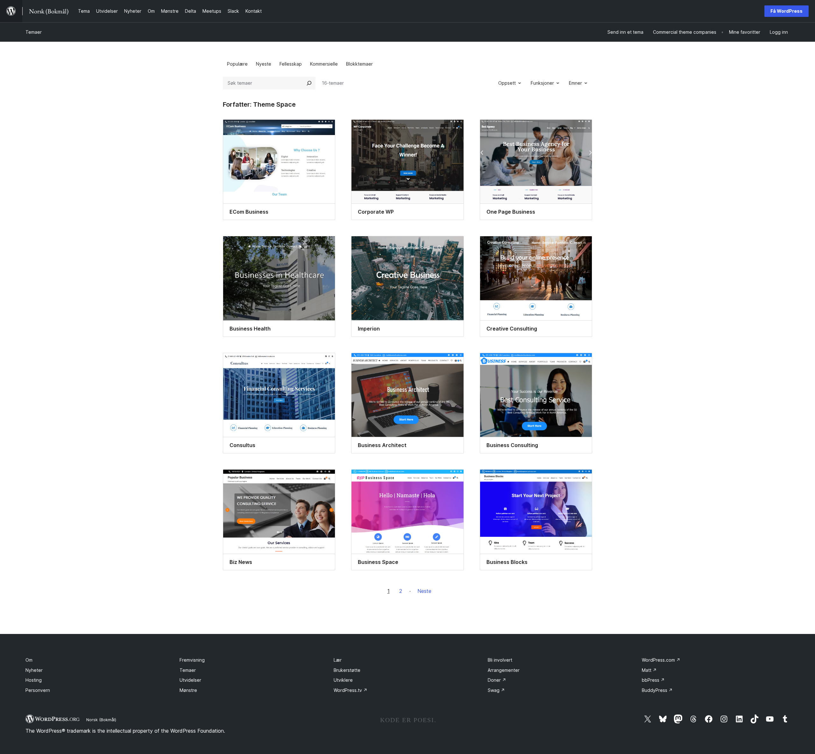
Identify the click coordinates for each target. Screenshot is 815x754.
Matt (649, 670)
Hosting (33, 680)
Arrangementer (504, 670)
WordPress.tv (350, 690)
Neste (424, 591)
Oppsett (507, 83)
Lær (338, 660)
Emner (575, 83)
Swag (496, 690)
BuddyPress (657, 690)
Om (28, 660)
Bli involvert (500, 660)
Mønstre (188, 690)
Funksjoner (542, 83)
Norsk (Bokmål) (101, 719)
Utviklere (343, 680)
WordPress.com (661, 660)
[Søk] (309, 83)
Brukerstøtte (347, 670)
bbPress (653, 680)
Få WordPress (786, 11)
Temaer (33, 32)
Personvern (37, 690)
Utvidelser (190, 680)
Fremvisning (192, 660)
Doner (497, 680)
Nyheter (34, 670)
